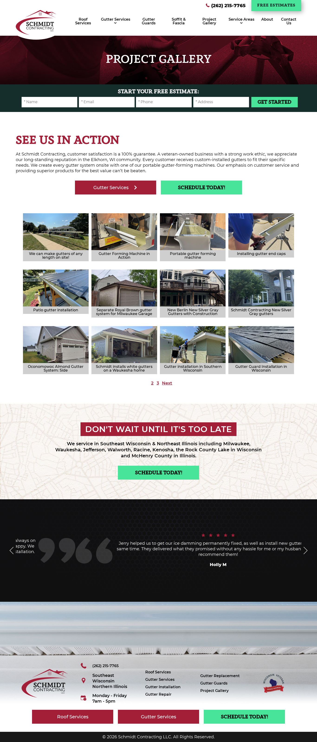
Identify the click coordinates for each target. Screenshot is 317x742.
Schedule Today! (201, 188)
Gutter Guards (148, 21)
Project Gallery (209, 21)
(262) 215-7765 (228, 5)
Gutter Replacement (220, 676)
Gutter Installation (163, 687)
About (267, 19)
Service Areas (241, 19)
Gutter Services (115, 19)
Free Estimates (276, 5)
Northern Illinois (109, 686)
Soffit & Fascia (179, 21)
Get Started (274, 102)
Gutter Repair (158, 694)
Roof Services (83, 21)
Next (167, 383)
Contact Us (288, 21)
